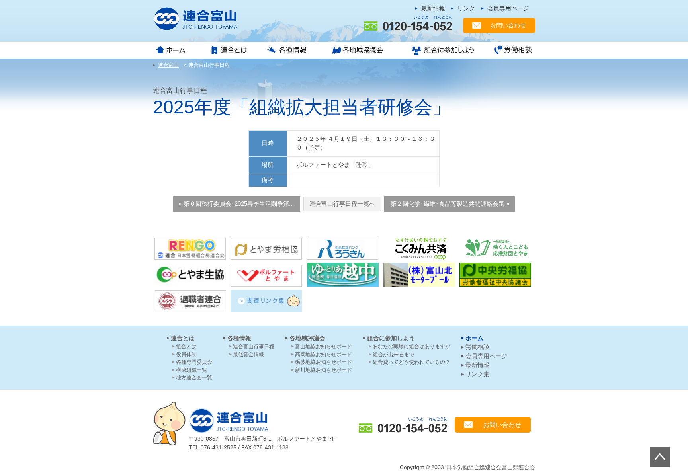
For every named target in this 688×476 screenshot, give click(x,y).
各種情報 (289, 50)
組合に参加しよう (442, 50)
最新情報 (433, 8)
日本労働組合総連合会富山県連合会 (490, 467)
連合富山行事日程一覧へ (342, 203)
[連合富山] (200, 19)
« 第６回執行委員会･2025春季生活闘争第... (236, 203)
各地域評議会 (307, 338)
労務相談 (510, 50)
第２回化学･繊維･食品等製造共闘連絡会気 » (450, 203)
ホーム (178, 50)
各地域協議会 (360, 50)
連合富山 (228, 420)
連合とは (230, 50)
